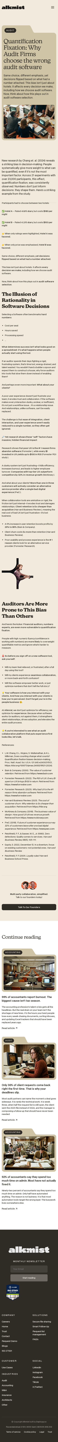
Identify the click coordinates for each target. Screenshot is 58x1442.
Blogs (5, 1346)
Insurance (7, 1395)
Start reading (29, 1277)
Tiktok (36, 1382)
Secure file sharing (42, 1321)
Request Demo (9, 1341)
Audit (4, 1380)
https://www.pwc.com (44, 828)
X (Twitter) (38, 1387)
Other (4, 1404)
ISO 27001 (7, 1350)
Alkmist (26, 1421)
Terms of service (13, 1432)
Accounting (7, 1385)
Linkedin (37, 1367)
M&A (4, 1390)
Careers (6, 1321)
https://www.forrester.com (18, 784)
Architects (7, 1399)
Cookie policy (30, 1432)
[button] (52, 7)
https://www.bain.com (41, 773)
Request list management (39, 1333)
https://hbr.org (39, 806)
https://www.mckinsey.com (34, 817)
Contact (6, 1336)
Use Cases (7, 1367)
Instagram (38, 1372)
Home (5, 1326)
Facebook (38, 1377)
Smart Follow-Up (41, 1326)
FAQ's (35, 1339)
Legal (41, 1432)
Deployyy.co (41, 1421)
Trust (4, 1331)
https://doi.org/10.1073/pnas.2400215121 (25, 765)
